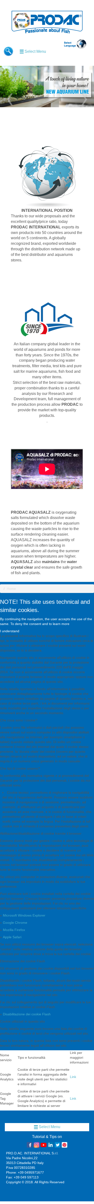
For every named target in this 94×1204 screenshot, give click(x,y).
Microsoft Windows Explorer (24, 915)
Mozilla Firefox (14, 930)
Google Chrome (15, 923)
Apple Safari (12, 937)
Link (73, 1077)
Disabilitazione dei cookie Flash (27, 1014)
